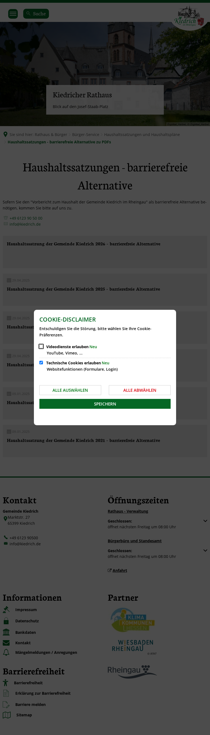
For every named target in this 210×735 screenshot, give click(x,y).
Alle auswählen (70, 390)
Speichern (105, 404)
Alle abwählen (139, 390)
